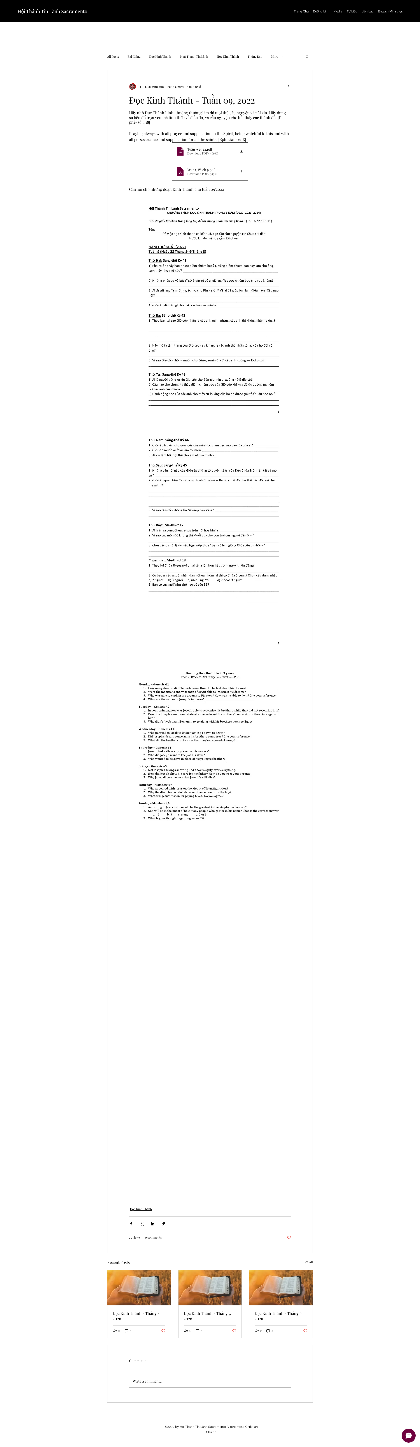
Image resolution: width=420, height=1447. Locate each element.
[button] (307, 56)
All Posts (113, 56)
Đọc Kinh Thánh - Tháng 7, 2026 (207, 1316)
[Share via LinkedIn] (152, 1224)
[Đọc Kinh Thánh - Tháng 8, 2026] (139, 1287)
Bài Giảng (134, 56)
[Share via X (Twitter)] (142, 1224)
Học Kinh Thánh (228, 56)
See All (308, 1262)
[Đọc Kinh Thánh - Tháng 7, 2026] (210, 1287)
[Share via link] (163, 1224)
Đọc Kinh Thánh (160, 56)
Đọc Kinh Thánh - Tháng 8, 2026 (137, 1316)
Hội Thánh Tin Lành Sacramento (52, 11)
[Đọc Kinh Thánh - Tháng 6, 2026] (281, 1287)
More (274, 56)
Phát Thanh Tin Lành (194, 56)
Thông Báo (255, 56)
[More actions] (288, 86)
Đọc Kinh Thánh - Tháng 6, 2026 (279, 1316)
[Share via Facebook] (131, 1224)
